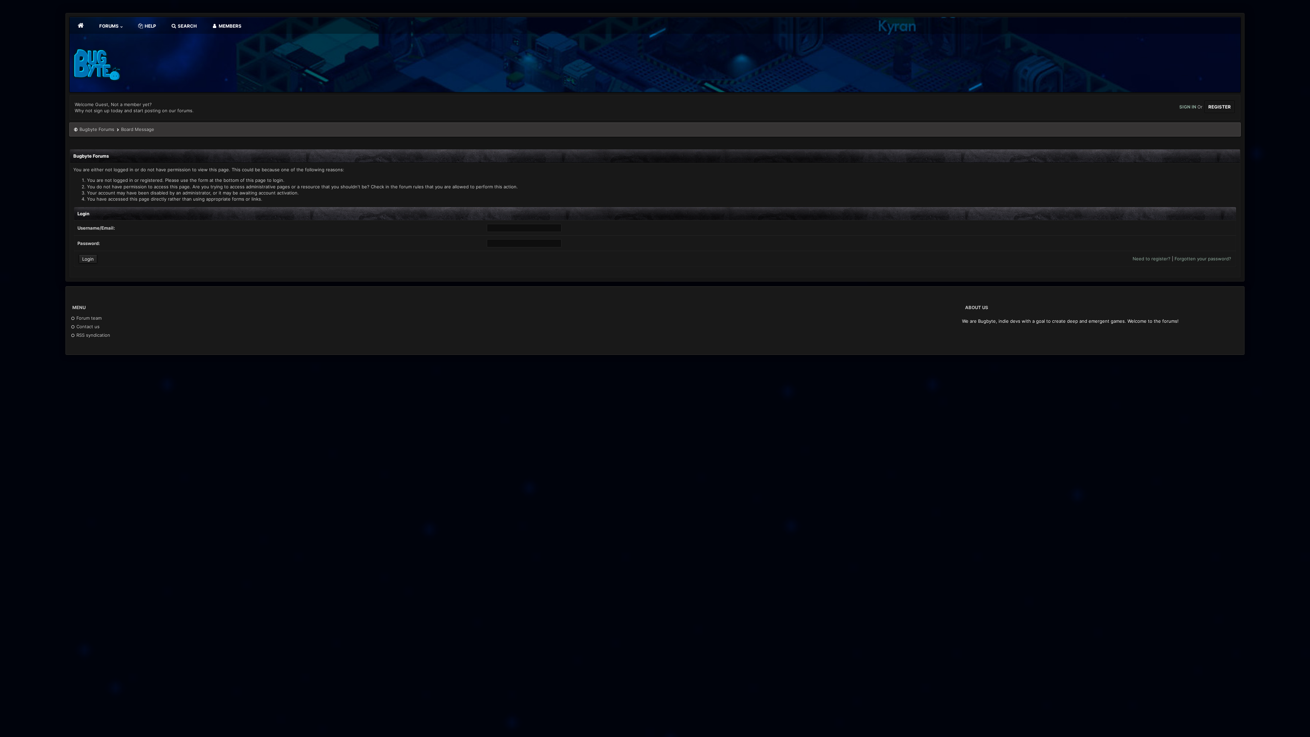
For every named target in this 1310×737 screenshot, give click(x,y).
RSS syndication (92, 335)
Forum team (88, 318)
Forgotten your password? (1203, 258)
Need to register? (1151, 258)
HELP (150, 26)
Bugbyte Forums (96, 129)
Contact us (87, 326)
